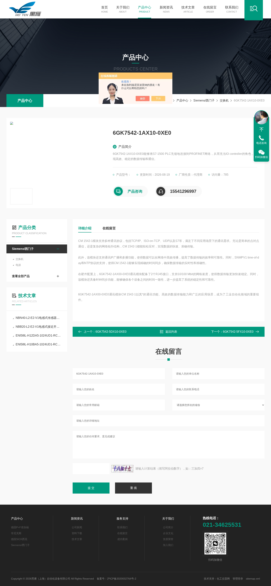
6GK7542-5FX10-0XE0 (238, 331)
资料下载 (77, 533)
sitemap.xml (253, 578)
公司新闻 (77, 527)
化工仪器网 (223, 578)
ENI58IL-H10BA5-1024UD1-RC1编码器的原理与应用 (39, 344)
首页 (104, 9)
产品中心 (144, 9)
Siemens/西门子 (204, 100)
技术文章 (188, 9)
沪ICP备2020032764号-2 (121, 578)
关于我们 (122, 9)
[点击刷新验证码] (122, 468)
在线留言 (210, 9)
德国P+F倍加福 (20, 527)
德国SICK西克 (19, 539)
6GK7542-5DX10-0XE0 (110, 331)
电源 (18, 264)
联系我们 (231, 9)
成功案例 (122, 539)
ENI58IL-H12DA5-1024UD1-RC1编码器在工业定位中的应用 (39, 335)
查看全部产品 (21, 276)
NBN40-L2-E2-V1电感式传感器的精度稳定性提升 (39, 317)
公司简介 (168, 527)
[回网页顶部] (261, 129)
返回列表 (171, 331)
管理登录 (238, 578)
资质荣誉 (168, 539)
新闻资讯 (166, 9)
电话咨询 (261, 143)
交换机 (224, 100)
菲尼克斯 (16, 533)
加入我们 (168, 545)
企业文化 (168, 533)
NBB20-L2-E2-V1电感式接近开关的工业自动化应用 (39, 326)
